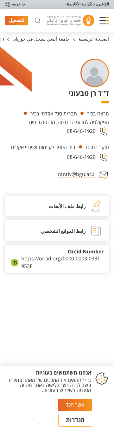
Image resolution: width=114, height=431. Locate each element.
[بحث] (37, 20)
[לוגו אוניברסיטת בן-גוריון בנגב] (70, 20)
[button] (104, 20)
